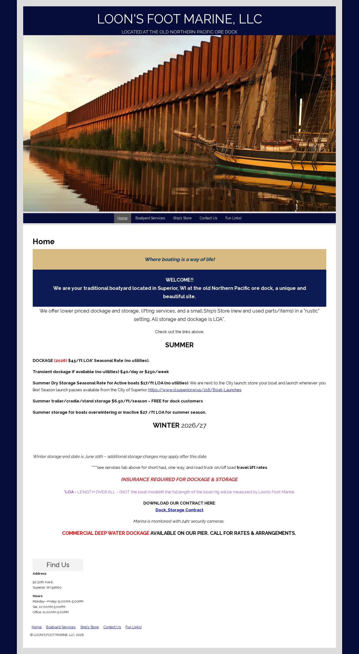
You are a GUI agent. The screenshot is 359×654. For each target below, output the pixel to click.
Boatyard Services (150, 218)
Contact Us (208, 218)
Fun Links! (233, 218)
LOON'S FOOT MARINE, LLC (179, 18)
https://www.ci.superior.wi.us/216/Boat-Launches (195, 389)
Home (122, 218)
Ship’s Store (182, 218)
